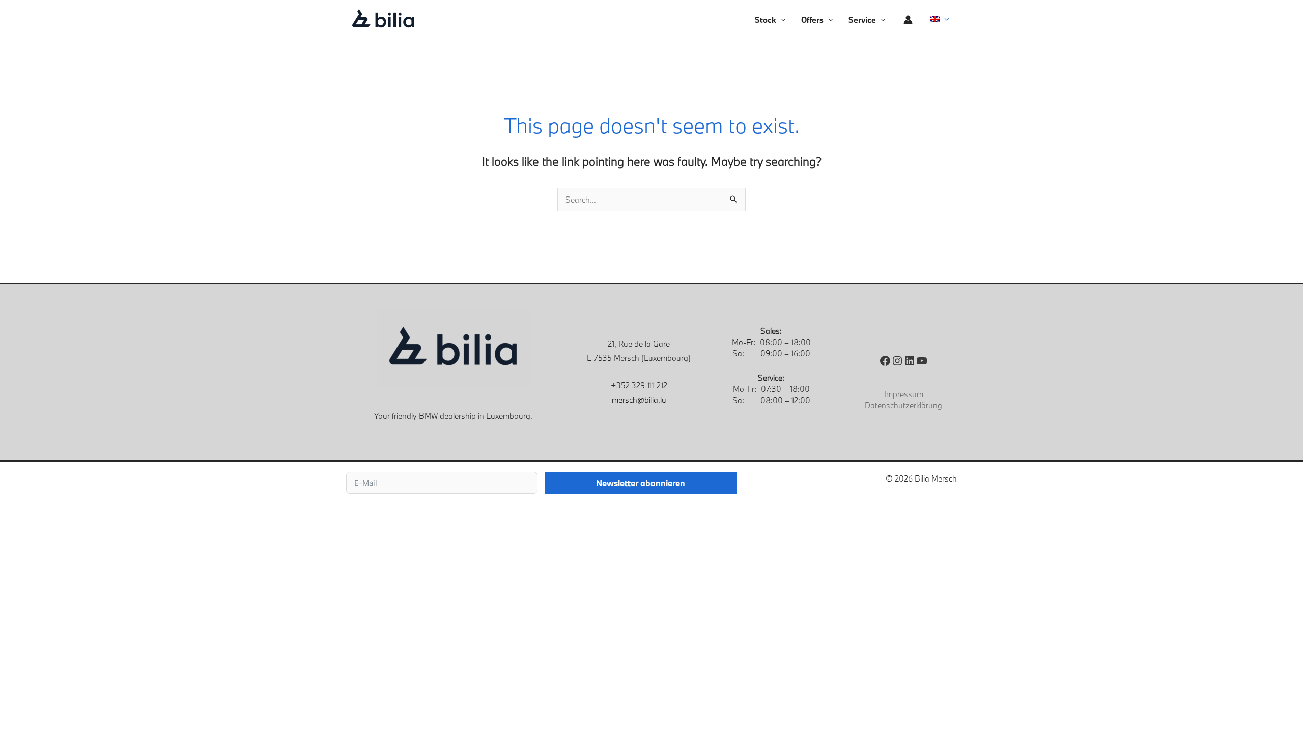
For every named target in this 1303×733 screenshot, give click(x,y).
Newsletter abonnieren (640, 482)
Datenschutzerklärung (903, 405)
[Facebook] (885, 361)
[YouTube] (922, 361)
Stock (765, 20)
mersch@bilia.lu (639, 399)
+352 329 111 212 (639, 385)
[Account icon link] (908, 19)
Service (862, 20)
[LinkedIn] (909, 361)
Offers (812, 20)
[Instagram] (897, 361)
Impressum (903, 394)
